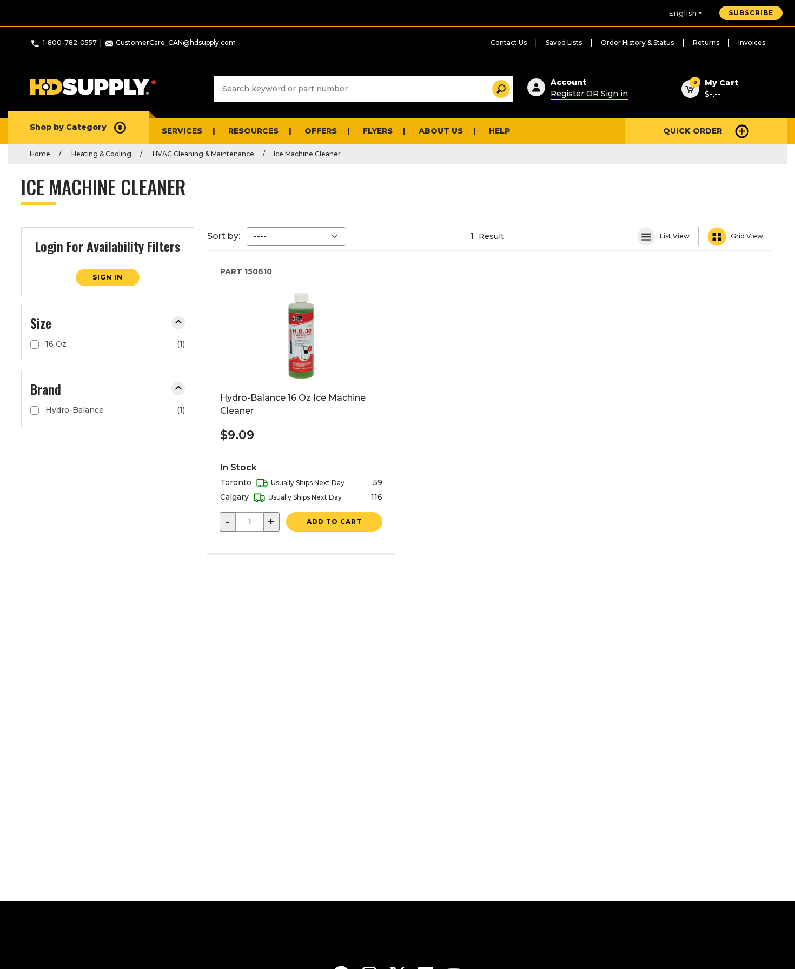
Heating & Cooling (100, 154)
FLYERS (378, 131)
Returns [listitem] (706, 42)
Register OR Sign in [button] (589, 93)
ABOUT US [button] (441, 131)
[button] (178, 322)
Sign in (107, 277)
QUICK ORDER (692, 131)
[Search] (497, 89)
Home (40, 154)
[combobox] (363, 89)
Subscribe (750, 13)
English (683, 13)
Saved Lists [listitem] (564, 42)
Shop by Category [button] (68, 127)
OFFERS (320, 131)
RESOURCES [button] (253, 131)
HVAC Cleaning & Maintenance (202, 154)
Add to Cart (334, 521)
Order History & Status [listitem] (637, 42)
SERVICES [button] (182, 131)
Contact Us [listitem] (509, 42)
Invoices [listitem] (751, 42)
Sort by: (223, 236)
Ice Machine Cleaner (307, 154)
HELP (499, 131)
